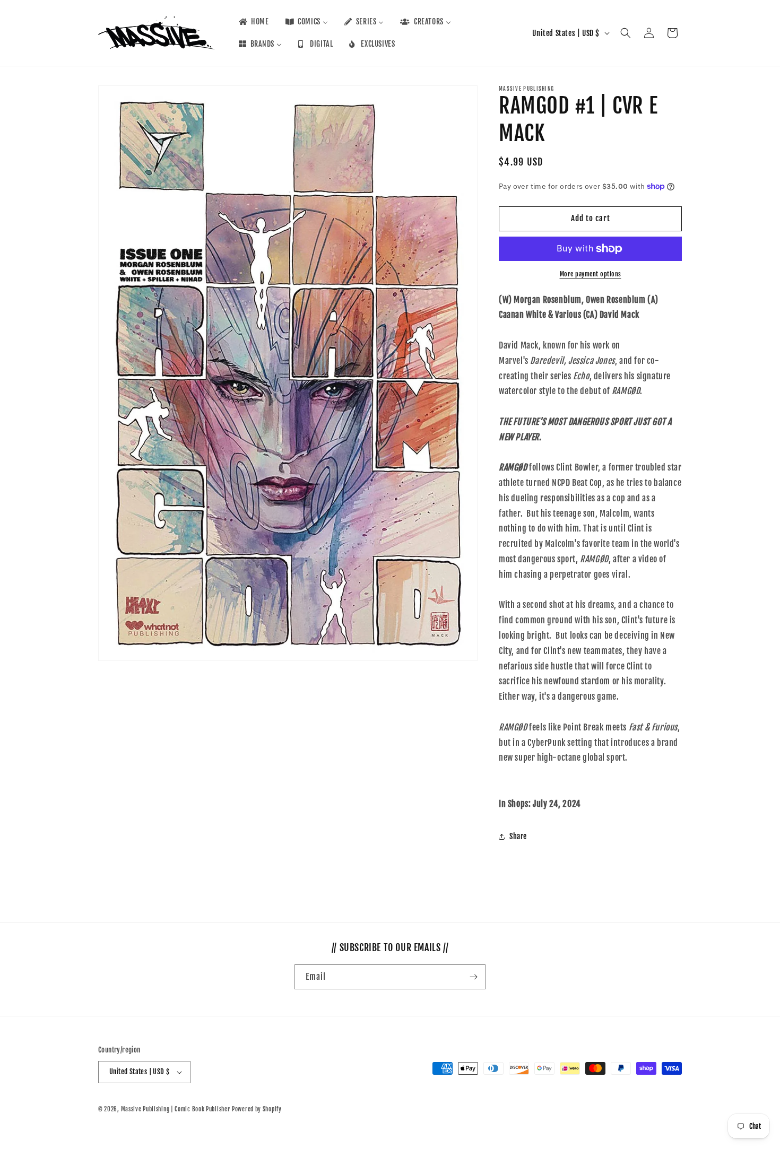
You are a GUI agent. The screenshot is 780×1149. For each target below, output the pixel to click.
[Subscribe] (473, 976)
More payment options (590, 274)
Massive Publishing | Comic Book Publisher (175, 1109)
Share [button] (518, 836)
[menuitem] (253, 22)
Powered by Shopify (257, 1109)
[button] (625, 33)
